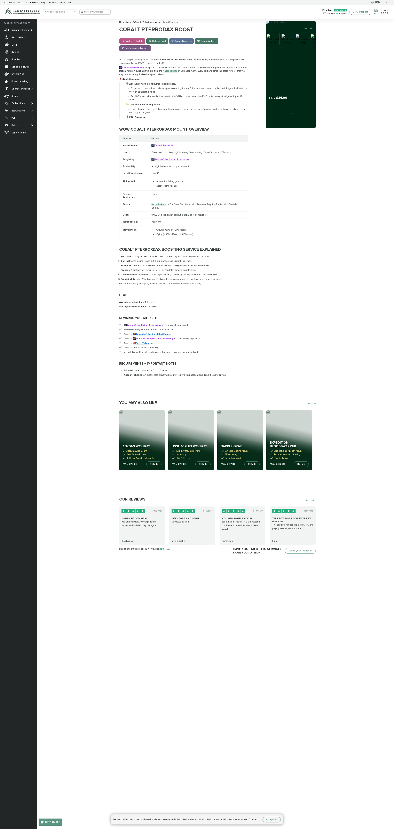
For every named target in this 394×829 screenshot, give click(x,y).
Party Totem (142, 343)
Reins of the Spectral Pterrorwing (154, 338)
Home (122, 22)
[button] (388, 806)
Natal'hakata (170, 71)
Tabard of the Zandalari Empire (153, 334)
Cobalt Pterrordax (132, 67)
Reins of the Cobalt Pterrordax (172, 159)
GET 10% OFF (52, 822)
